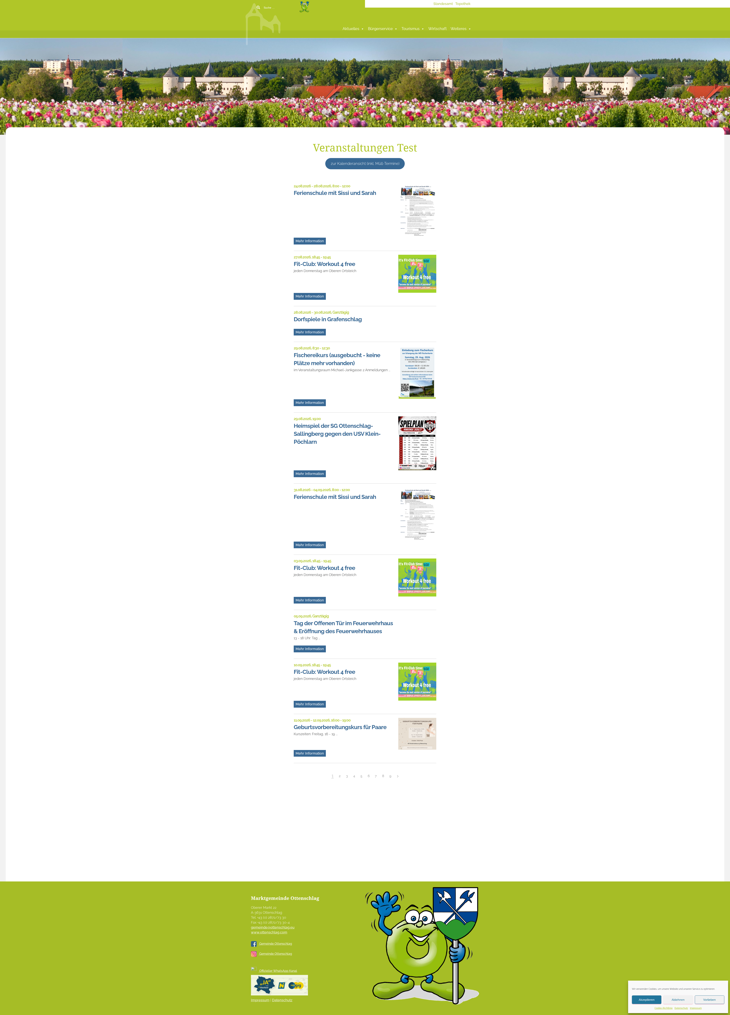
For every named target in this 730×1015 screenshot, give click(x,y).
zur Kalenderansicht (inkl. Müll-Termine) (365, 163)
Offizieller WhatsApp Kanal (278, 971)
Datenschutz (681, 1008)
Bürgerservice (380, 29)
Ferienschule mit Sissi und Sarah (335, 192)
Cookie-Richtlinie (664, 1008)
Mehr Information (310, 241)
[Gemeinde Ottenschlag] (292, 22)
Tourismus (411, 29)
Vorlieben (709, 1000)
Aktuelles (351, 29)
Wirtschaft (437, 29)
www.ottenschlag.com (269, 932)
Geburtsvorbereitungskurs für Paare (340, 727)
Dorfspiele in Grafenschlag (328, 319)
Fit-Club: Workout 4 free (324, 263)
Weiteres (459, 29)
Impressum (696, 1008)
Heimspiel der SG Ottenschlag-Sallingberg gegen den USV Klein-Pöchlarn (337, 433)
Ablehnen (678, 1000)
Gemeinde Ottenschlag (275, 943)
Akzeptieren (647, 1000)
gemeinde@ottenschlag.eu (272, 927)
